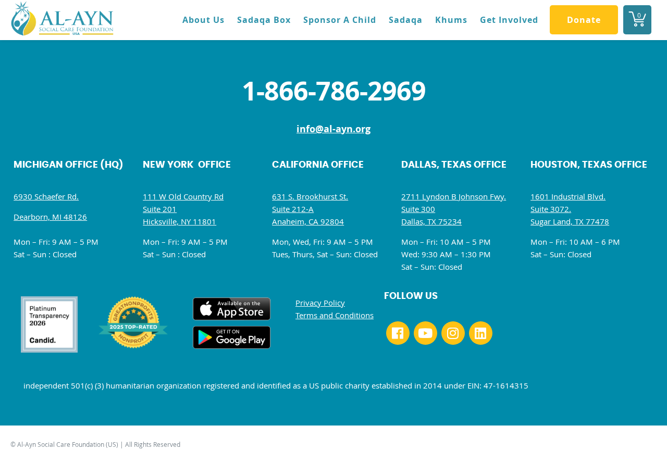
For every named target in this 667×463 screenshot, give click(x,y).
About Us (203, 20)
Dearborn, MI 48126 (50, 216)
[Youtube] (425, 333)
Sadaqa (406, 20)
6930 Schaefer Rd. (46, 196)
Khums (451, 20)
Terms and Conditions (334, 315)
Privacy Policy (320, 302)
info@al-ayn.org (333, 128)
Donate (584, 20)
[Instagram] (453, 333)
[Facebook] (398, 333)
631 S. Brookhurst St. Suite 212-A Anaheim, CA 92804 (310, 209)
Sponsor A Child (339, 20)
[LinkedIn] (480, 333)
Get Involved (509, 20)
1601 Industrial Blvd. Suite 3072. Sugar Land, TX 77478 (569, 209)
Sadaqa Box (264, 20)
